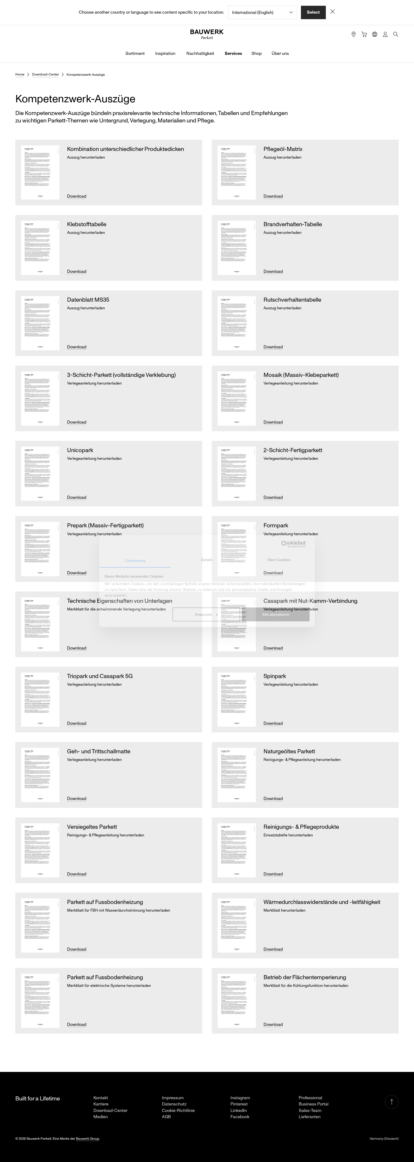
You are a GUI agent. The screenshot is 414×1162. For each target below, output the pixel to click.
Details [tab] (207, 560)
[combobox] (262, 12)
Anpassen (203, 614)
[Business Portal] (385, 34)
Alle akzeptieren (275, 614)
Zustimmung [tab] (135, 560)
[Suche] (396, 34)
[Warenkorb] (364, 34)
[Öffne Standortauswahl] (375, 34)
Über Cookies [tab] (278, 560)
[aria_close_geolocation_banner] (332, 12)
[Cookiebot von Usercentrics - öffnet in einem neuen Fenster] (289, 544)
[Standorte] (353, 34)
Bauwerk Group (87, 1138)
